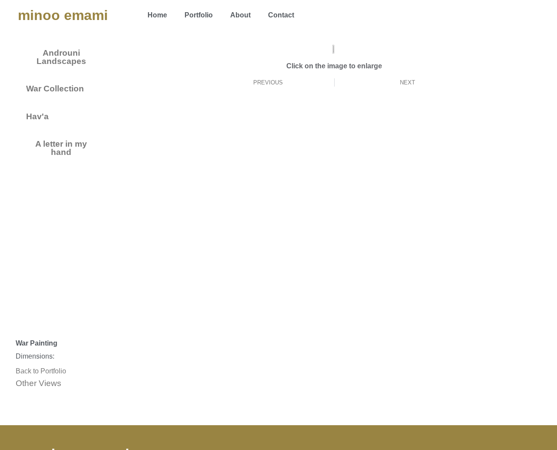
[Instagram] (506, 15)
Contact (281, 15)
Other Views (38, 383)
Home (157, 15)
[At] (530, 15)
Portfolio (199, 15)
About (240, 15)
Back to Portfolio (41, 371)
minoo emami (63, 15)
